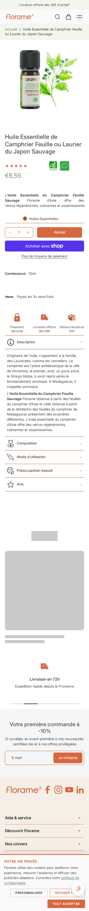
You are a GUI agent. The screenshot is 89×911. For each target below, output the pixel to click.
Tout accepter (66, 904)
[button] (59, 232)
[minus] (10, 232)
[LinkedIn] (80, 790)
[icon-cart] (68, 17)
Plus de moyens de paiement (44, 256)
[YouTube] (69, 790)
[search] (57, 17)
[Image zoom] (44, 79)
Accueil (11, 29)
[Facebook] (47, 790)
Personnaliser (28, 893)
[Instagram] (58, 790)
